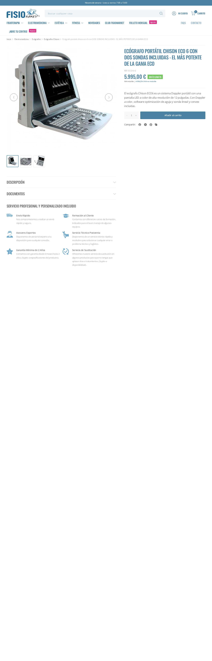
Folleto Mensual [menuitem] (138, 23)
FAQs (183, 23)
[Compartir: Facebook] (140, 124)
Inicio (9, 39)
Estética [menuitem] (59, 23)
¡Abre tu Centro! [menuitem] (18, 31)
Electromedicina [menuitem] (37, 23)
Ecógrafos (36, 39)
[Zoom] (110, 49)
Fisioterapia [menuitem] (13, 23)
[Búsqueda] (161, 13)
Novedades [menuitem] (94, 23)
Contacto (196, 23)
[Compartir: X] (145, 124)
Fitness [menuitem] (76, 23)
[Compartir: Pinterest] (151, 124)
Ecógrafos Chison (51, 39)
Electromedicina (21, 39)
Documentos (16, 193)
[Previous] (14, 97)
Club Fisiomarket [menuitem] (114, 23)
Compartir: (130, 124)
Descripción (15, 182)
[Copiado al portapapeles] (156, 124)
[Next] (109, 97)
